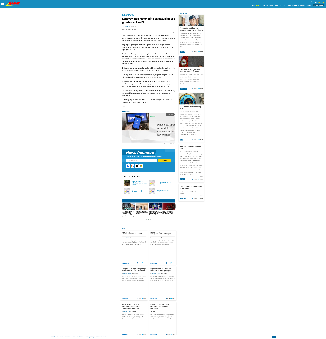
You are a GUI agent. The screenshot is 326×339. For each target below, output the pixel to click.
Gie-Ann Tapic (126, 27)
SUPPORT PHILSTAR (319, 5)
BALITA (258, 5)
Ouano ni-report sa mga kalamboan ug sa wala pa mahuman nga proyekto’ (131, 306)
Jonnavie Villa (126, 238)
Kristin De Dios (126, 311)
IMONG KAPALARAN (298, 5)
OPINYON (265, 5)
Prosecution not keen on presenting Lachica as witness (191, 29)
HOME (253, 5)
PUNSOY (309, 5)
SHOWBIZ (282, 5)
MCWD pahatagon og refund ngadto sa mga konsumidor (160, 234)
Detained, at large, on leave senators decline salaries (190, 71)
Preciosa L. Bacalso (156, 238)
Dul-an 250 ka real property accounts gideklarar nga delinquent (160, 306)
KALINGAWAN (273, 5)
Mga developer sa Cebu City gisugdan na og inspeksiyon (160, 270)
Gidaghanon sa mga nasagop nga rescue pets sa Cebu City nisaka (134, 270)
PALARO (288, 5)
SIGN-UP (164, 160)
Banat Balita (128, 15)
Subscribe (321, 2)
